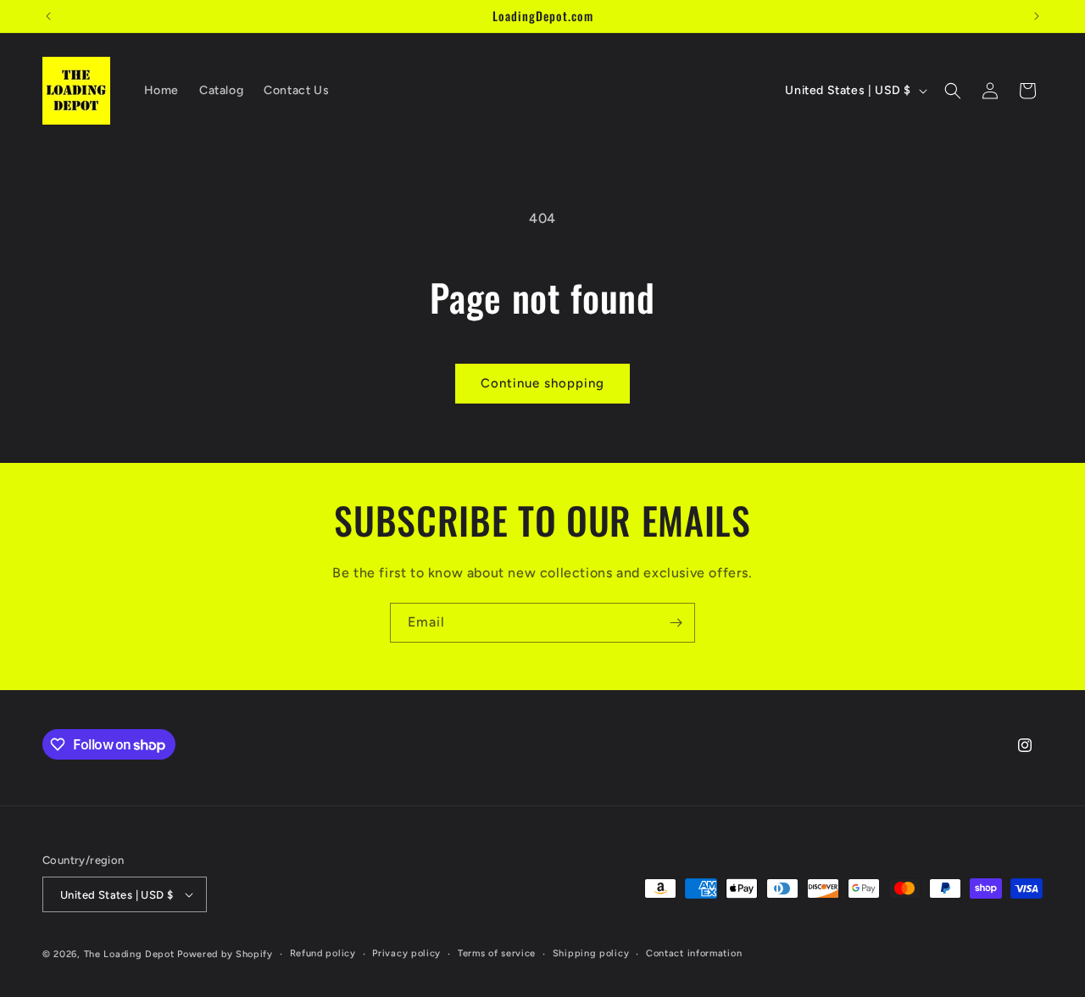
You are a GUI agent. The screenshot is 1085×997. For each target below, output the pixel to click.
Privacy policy (406, 953)
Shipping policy (591, 953)
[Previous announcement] (48, 16)
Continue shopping (542, 383)
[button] (952, 90)
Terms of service (497, 953)
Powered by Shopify (225, 954)
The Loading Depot (129, 954)
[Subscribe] (675, 623)
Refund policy (323, 953)
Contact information (694, 953)
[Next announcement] (1036, 16)
